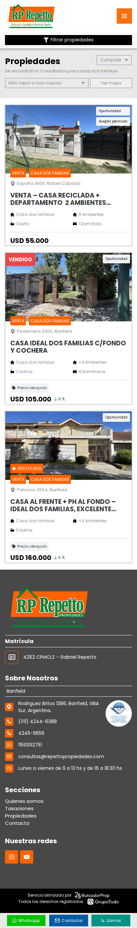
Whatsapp (29, 920)
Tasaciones (19, 808)
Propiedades (21, 815)
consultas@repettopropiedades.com (61, 756)
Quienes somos (24, 801)
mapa (114, 83)
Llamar (114, 920)
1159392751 (30, 744)
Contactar (72, 920)
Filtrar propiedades (72, 40)
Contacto (17, 823)
